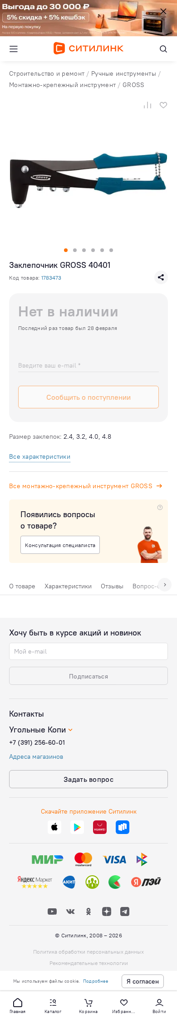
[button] (18, 1005)
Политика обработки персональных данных (88, 951)
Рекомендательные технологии (88, 963)
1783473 (51, 277)
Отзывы (112, 586)
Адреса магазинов (36, 756)
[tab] (22, 588)
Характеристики (68, 586)
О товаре (22, 586)
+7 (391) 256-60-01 (37, 742)
